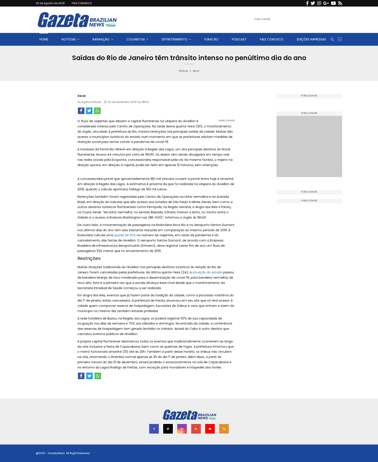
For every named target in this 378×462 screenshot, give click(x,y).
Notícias (68, 39)
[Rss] (340, 3)
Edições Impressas (311, 39)
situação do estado (207, 272)
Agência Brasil (91, 102)
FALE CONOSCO (82, 3)
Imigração (101, 39)
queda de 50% (125, 235)
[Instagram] (319, 3)
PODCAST (239, 39)
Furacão (211, 39)
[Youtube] (333, 3)
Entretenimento (174, 39)
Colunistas (135, 39)
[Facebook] (307, 3)
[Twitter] (313, 3)
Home (43, 39)
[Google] (326, 3)
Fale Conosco (272, 39)
